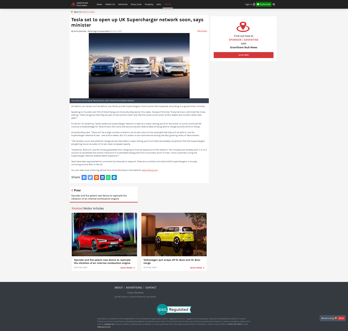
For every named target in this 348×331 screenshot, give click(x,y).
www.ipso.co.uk (103, 327)
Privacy (130, 292)
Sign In (248, 4)
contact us (109, 324)
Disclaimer (139, 292)
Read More (126, 267)
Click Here (243, 55)
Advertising (134, 287)
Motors (167, 4)
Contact (150, 287)
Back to (84, 12)
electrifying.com (150, 170)
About (119, 287)
